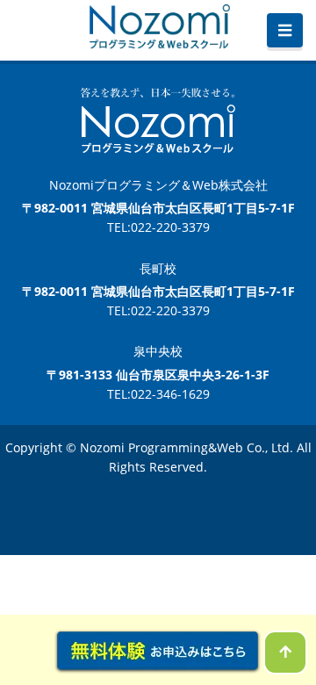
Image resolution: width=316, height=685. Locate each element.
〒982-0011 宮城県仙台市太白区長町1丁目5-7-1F (158, 207)
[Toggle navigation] (285, 30)
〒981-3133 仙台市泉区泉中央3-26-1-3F (158, 374)
